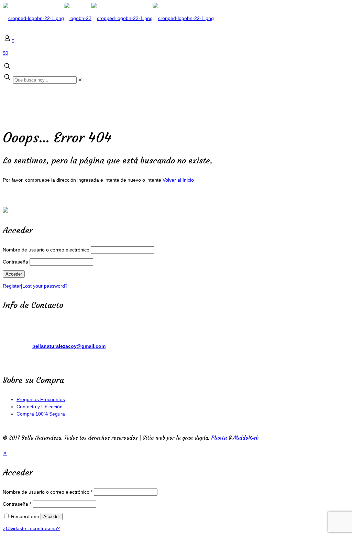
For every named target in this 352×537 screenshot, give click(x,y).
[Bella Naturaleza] (108, 18)
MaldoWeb (245, 437)
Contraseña (15, 262)
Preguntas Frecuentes (40, 399)
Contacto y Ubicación (39, 406)
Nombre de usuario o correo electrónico (46, 250)
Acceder (51, 516)
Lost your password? (45, 286)
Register (12, 286)
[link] (80, 80)
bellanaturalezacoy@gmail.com (69, 346)
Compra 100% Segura (40, 414)
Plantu (219, 437)
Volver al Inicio (178, 180)
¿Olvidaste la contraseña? (31, 528)
